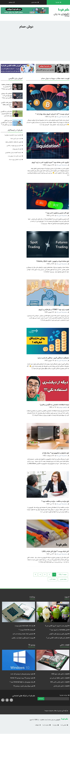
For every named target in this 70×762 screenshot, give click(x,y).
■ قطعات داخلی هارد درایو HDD (60, 674)
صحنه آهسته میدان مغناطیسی (13, 153)
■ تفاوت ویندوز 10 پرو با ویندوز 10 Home (22, 678)
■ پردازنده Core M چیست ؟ (27, 630)
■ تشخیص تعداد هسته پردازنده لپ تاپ (24, 634)
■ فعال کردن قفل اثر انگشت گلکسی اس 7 (57, 638)
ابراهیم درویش (63, 407)
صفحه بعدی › (63, 579)
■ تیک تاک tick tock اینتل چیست (25, 626)
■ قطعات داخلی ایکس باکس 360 (59, 682)
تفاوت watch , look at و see (13, 142)
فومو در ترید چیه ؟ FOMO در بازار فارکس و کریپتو (54, 309)
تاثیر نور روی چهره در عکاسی (14, 146)
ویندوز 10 (31, 645)
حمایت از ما (46, 725)
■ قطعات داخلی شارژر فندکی (61, 686)
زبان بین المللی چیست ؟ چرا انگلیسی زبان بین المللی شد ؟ (6, 122)
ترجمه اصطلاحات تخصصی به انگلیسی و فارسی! (54, 404)
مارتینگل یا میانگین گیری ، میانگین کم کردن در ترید (53, 358)
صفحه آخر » (52, 579)
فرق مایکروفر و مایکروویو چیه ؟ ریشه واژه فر (55, 453)
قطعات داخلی (64, 645)
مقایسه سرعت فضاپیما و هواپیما (13, 135)
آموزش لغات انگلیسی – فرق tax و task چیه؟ (6, 105)
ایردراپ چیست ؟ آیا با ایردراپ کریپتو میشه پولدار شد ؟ (52, 114)
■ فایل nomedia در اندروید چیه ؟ (59, 630)
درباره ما (55, 725)
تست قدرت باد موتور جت (14, 156)
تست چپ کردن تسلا (15, 139)
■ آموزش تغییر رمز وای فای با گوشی (59, 634)
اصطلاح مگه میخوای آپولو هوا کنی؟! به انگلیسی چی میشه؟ (6, 96)
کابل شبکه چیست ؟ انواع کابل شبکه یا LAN (55, 551)
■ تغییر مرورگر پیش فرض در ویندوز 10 (24, 686)
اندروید (66, 597)
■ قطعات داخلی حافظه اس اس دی (59, 678)
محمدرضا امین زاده (61, 117)
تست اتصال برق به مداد (15, 160)
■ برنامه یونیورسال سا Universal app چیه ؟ (22, 682)
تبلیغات (37, 725)
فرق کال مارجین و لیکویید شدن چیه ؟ (57, 213)
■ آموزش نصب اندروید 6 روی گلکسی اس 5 (57, 626)
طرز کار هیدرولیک (16, 149)
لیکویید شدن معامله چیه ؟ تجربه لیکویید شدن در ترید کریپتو (50, 162)
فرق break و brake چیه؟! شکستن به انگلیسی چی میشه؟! (7, 87)
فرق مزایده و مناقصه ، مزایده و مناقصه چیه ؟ (55, 501)
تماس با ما (63, 725)
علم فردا (63, 10)
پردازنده (32, 597)
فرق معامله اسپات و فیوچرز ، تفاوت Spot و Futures (53, 261)
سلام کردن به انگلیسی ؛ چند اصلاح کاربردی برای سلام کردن (6, 113)
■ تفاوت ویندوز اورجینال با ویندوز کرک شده (23, 674)
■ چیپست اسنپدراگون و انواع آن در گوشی (23, 638)
